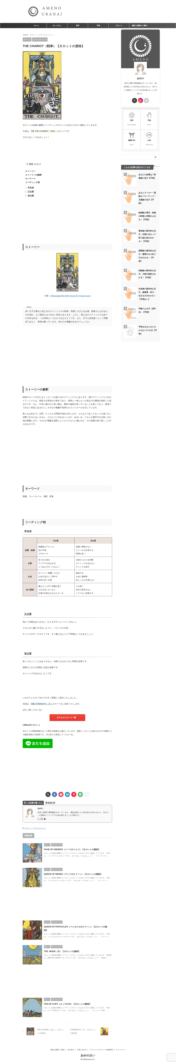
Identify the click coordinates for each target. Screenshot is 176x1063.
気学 (77, 25)
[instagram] (42, 819)
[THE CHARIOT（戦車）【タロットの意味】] (67, 794)
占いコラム (57, 25)
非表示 (37, 164)
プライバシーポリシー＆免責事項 (101, 1050)
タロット (119, 25)
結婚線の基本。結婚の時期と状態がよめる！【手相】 (147, 216)
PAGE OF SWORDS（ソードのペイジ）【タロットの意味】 (72, 849)
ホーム (36, 25)
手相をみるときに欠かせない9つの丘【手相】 (148, 330)
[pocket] (61, 794)
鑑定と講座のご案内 (139, 25)
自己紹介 (71, 1050)
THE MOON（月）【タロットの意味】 (62, 951)
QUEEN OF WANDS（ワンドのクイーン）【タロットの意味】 (73, 874)
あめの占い (88, 1055)
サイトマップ (120, 1050)
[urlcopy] (86, 794)
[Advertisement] (67, 223)
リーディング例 (32, 182)
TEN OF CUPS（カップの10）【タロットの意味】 (67, 1004)
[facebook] (54, 794)
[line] (80, 794)
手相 (98, 25)
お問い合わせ (81, 1050)
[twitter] (48, 794)
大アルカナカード (39, 828)
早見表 (31, 188)
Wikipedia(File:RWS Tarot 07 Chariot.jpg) (71, 296)
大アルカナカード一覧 (66, 717)
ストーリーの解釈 (33, 175)
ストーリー (30, 171)
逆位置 (31, 196)
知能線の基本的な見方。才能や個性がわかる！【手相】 (147, 274)
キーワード (30, 179)
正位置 (31, 192)
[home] (45, 819)
